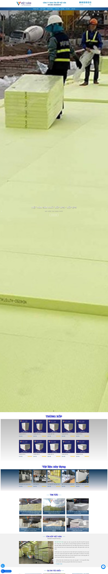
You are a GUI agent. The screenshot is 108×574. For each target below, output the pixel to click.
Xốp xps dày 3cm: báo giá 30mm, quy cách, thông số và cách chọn (54, 512)
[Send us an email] (86, 2)
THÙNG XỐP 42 (79, 434)
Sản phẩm (50, 8)
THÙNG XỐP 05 (36, 454)
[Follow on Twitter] (84, 2)
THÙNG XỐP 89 (65, 434)
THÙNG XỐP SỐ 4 (36, 434)
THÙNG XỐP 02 (65, 454)
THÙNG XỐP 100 (51, 434)
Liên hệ (73, 8)
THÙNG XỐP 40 (22, 454)
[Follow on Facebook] (80, 2)
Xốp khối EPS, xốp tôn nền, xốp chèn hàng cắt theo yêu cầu (82, 484)
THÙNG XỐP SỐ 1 (22, 434)
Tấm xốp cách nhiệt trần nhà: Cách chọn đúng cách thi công (78, 529)
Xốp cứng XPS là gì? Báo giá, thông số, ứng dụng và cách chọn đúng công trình (30, 512)
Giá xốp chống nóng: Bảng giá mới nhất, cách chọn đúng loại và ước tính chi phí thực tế (54, 529)
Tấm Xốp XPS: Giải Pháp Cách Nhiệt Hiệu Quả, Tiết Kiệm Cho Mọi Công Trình (54, 484)
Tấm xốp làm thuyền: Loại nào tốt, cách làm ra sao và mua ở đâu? (30, 529)
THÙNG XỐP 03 (51, 454)
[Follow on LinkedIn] (90, 2)
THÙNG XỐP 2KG (79, 454)
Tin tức (57, 8)
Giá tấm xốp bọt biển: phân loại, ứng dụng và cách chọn (78, 512)
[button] (1, 211)
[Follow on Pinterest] (88, 2)
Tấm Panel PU (36, 484)
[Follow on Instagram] (82, 2)
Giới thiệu (42, 8)
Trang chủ (35, 8)
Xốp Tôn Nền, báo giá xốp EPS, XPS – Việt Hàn (68, 484)
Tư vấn (67, 8)
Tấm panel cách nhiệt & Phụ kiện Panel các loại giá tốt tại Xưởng (25, 484)
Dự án (62, 8)
